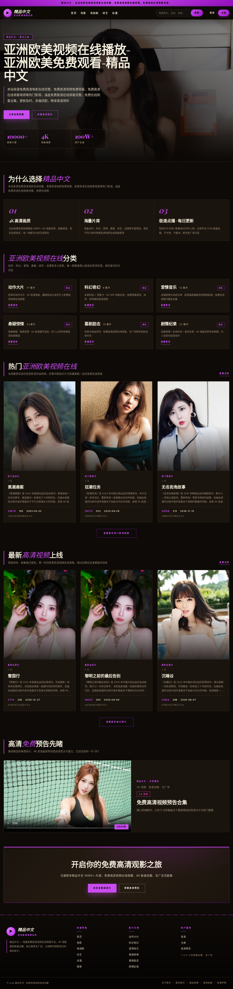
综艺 (105, 12)
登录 (212, 12)
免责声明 (221, 983)
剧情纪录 (134, 966)
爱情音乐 (134, 948)
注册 (223, 12)
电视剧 (94, 12)
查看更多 (13, 305)
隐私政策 (194, 983)
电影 (83, 12)
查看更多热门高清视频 (117, 533)
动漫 (115, 12)
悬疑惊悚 (134, 954)
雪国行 (14, 675)
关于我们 (166, 983)
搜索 (196, 12)
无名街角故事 (173, 486)
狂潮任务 (93, 486)
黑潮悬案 (16, 486)
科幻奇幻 (134, 942)
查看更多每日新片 (116, 722)
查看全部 (224, 373)
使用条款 (208, 983)
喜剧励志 (134, 960)
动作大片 (134, 936)
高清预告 (186, 948)
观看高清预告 (45, 114)
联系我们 (180, 983)
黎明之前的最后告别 (103, 675)
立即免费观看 (16, 114)
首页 (74, 12)
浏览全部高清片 (102, 888)
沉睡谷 (167, 675)
